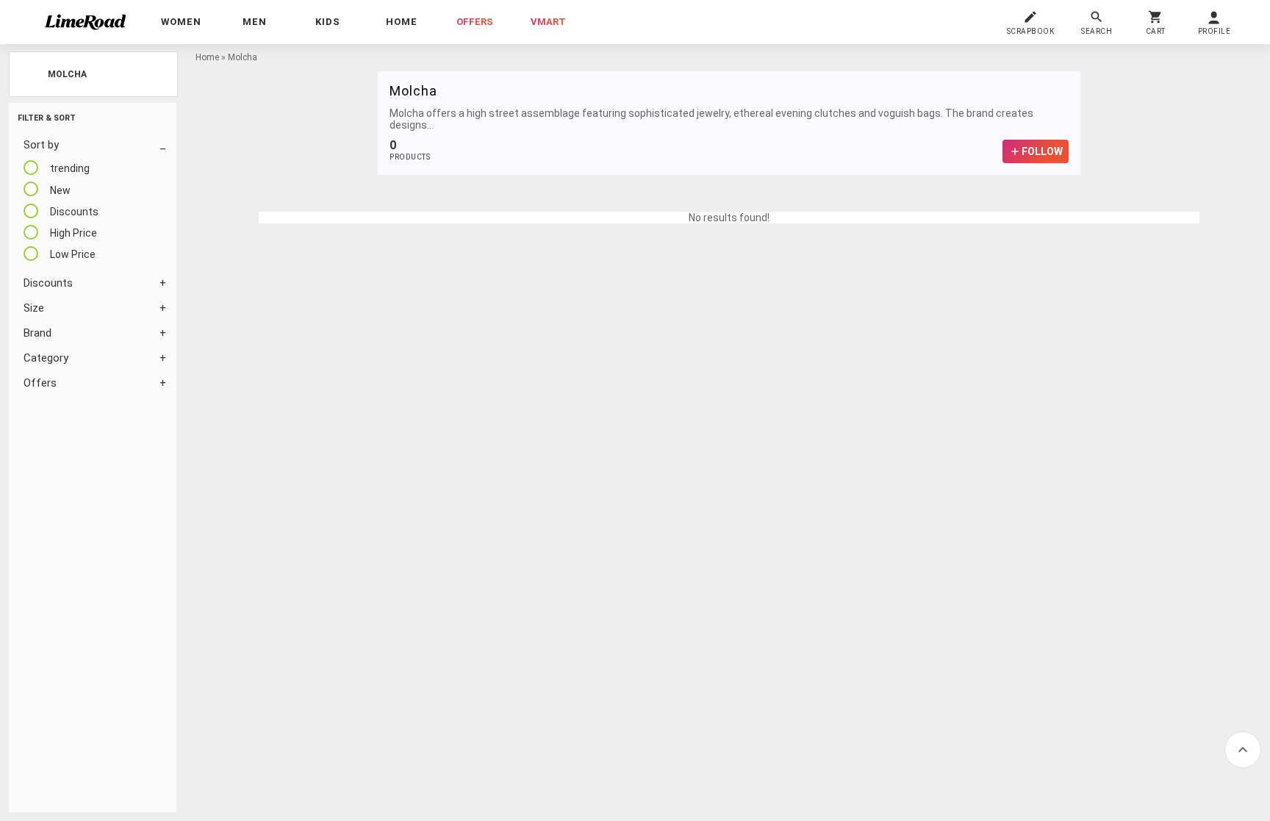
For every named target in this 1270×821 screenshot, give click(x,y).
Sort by (41, 144)
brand (37, 333)
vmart (548, 21)
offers (474, 21)
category (46, 358)
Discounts (48, 283)
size (34, 308)
